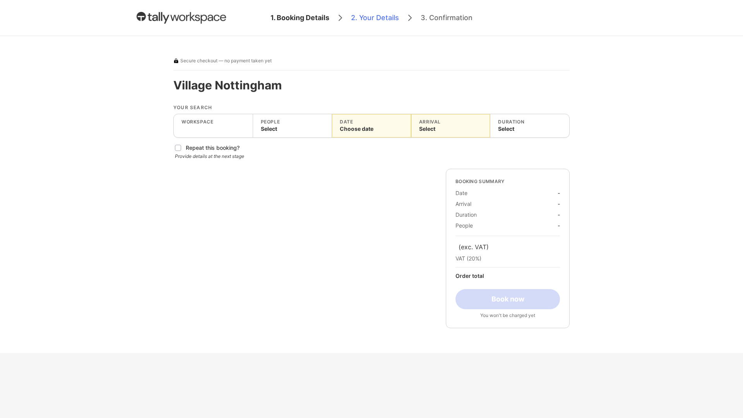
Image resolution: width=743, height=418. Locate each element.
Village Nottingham (227, 85)
